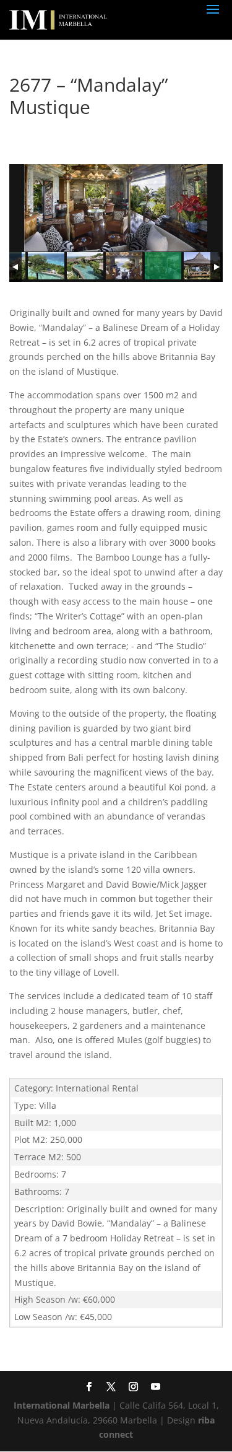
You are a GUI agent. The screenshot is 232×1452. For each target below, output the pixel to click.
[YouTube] (154, 1387)
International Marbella (62, 1405)
